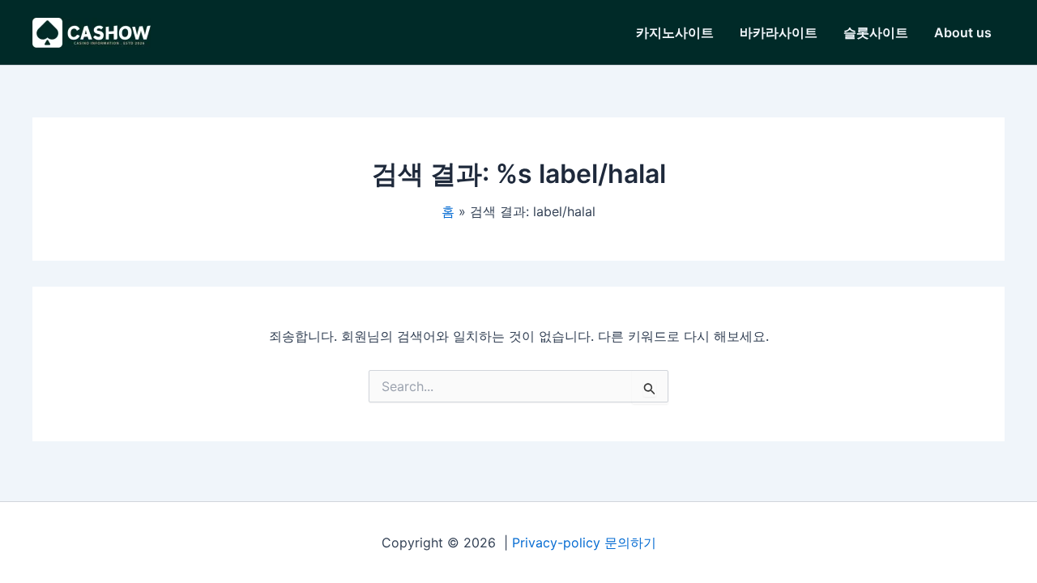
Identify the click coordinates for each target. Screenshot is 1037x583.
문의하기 (630, 542)
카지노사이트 (675, 32)
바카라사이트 (778, 32)
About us (963, 32)
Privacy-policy (556, 542)
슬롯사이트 (875, 32)
